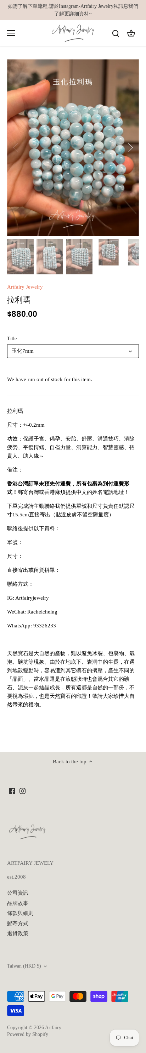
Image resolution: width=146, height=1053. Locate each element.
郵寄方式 (17, 923)
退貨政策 (17, 933)
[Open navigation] (11, 33)
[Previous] (16, 148)
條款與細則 (20, 913)
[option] (73, 147)
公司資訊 (17, 893)
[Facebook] (12, 790)
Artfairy (53, 1027)
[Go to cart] (131, 33)
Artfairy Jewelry (25, 287)
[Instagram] (22, 790)
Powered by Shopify (27, 1034)
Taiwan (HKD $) (24, 966)
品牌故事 (17, 903)
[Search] (115, 33)
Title (12, 338)
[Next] (130, 148)
